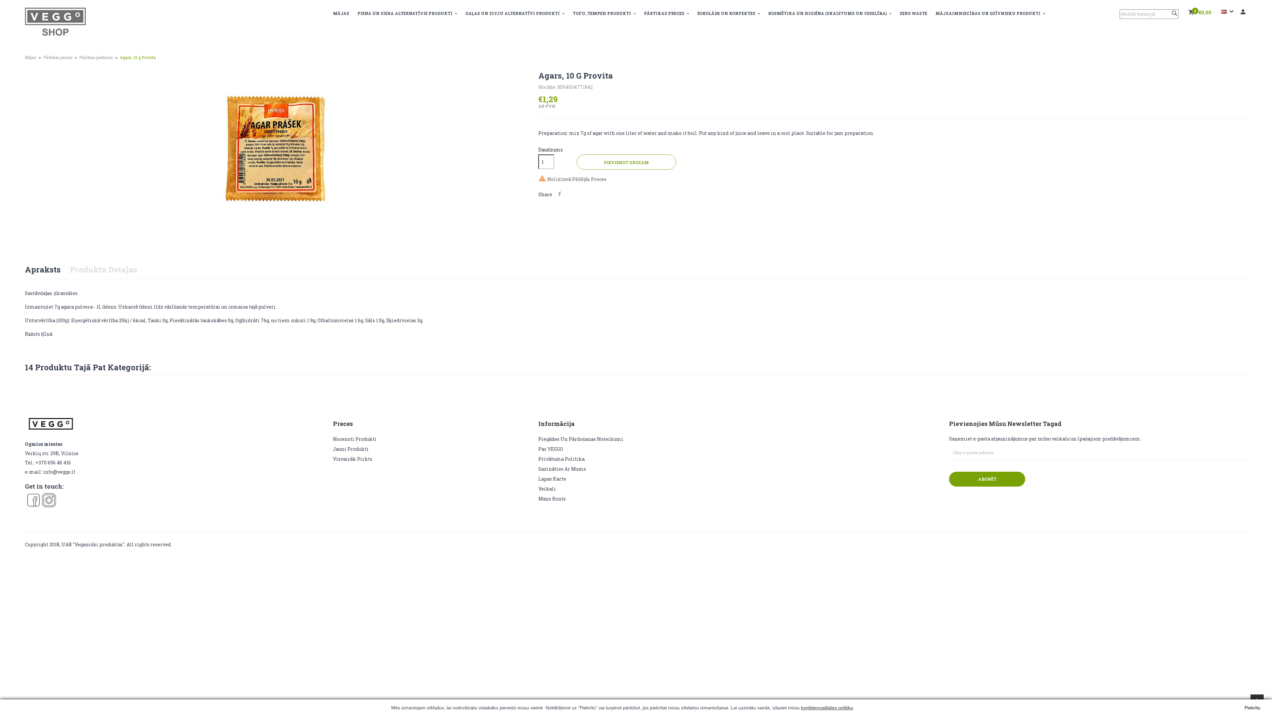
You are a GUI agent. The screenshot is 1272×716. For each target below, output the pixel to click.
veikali (547, 489)
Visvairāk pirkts (352, 459)
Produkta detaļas (103, 269)
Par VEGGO (550, 449)
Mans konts (552, 499)
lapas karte (552, 479)
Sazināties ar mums (562, 469)
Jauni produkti (351, 449)
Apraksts (43, 269)
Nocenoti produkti (355, 439)
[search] (1175, 13)
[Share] (559, 194)
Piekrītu (1252, 707)
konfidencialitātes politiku (827, 707)
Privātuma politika (561, 459)
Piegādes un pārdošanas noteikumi (580, 439)
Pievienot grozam (626, 162)
